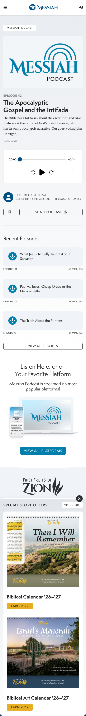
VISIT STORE (72, 505)
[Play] (42, 172)
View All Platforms (43, 450)
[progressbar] (42, 159)
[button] (81, 7)
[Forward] (51, 172)
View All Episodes (43, 346)
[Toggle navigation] (5, 7)
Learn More (19, 606)
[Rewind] (33, 172)
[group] (43, 166)
